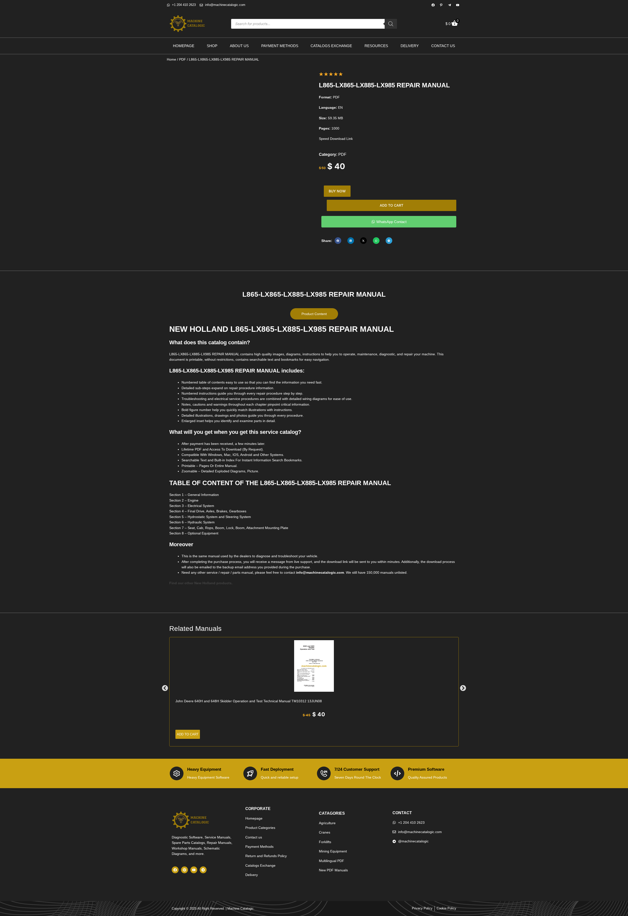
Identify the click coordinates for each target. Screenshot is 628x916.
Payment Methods (279, 46)
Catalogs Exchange (331, 46)
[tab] (314, 313)
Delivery (410, 46)
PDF (182, 59)
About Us (239, 46)
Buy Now (337, 191)
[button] (338, 240)
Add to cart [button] (187, 734)
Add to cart (391, 205)
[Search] (391, 24)
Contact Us (443, 46)
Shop (212, 46)
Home (171, 59)
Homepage (183, 46)
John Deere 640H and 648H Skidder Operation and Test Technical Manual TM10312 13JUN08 (248, 701)
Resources (376, 46)
